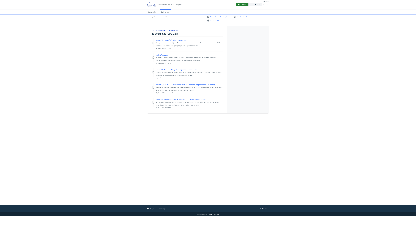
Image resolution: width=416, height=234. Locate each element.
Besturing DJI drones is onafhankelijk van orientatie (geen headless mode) (185, 85)
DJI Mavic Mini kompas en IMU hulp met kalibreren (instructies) (181, 99)
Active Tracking (162, 55)
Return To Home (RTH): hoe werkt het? (171, 40)
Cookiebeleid (262, 209)
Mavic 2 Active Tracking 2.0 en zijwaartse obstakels (176, 70)
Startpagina (152, 12)
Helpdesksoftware (203, 214)
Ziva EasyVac (173, 30)
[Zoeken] (152, 17)
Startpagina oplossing (159, 30)
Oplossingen (165, 12)
